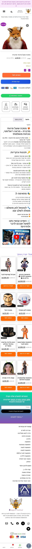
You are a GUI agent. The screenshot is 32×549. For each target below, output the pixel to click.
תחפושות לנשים (25, 450)
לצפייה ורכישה (8, 286)
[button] (11, 12)
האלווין (28, 462)
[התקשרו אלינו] (12, 523)
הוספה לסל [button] (8, 318)
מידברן (28, 439)
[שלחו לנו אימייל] (6, 523)
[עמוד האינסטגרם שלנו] (23, 523)
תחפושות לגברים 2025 (23, 453)
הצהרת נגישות (26, 475)
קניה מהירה (15, 81)
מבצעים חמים (26, 436)
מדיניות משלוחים (25, 478)
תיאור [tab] (27, 119)
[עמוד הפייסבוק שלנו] (17, 523)
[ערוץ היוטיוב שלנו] (28, 529)
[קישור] (28, 523)
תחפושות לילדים (25, 456)
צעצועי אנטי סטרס (24, 459)
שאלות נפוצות (26, 472)
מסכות (10, 17)
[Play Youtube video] (16, 237)
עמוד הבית (25, 17)
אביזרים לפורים (17, 17)
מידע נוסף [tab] (18, 119)
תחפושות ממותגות (24, 444)
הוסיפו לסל (16, 75)
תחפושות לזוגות (25, 447)
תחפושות (27, 442)
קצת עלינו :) (26, 469)
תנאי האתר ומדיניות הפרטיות (21, 481)
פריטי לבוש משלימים (24, 433)
